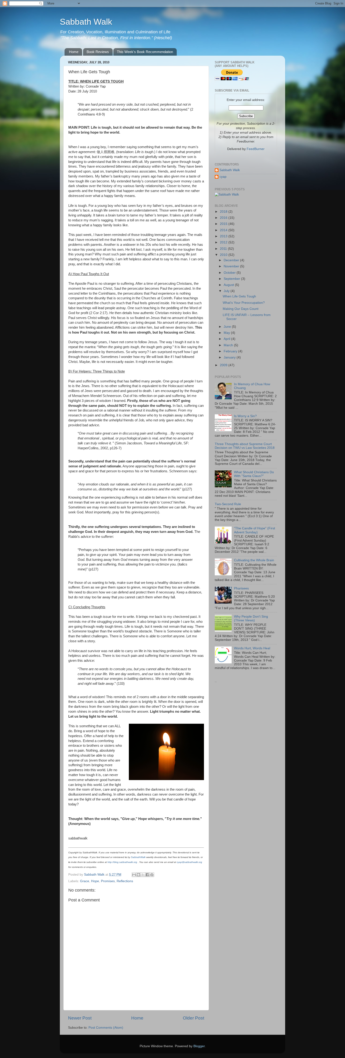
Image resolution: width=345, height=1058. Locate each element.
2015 (224, 224)
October (230, 272)
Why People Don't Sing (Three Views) (251, 618)
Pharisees (241, 588)
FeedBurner (255, 149)
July (227, 291)
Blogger (199, 1046)
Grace (84, 881)
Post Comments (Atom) (105, 1027)
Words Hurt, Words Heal (252, 648)
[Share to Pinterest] (152, 874)
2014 (224, 230)
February (231, 351)
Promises (108, 881)
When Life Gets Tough (239, 296)
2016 (224, 217)
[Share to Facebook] (147, 874)
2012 (224, 242)
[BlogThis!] (138, 874)
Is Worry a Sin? (245, 416)
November (232, 266)
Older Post (193, 1018)
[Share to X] (143, 874)
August (229, 285)
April (227, 339)
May (227, 333)
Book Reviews (98, 52)
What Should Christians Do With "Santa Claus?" (254, 474)
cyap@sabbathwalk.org (189, 862)
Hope (95, 881)
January (230, 357)
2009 (224, 365)
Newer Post (80, 1018)
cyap (222, 176)
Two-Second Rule (228, 504)
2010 (224, 255)
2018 (224, 211)
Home (73, 52)
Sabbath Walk (86, 22)
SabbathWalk (138, 857)
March (229, 345)
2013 (224, 236)
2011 (224, 248)
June (228, 326)
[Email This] (134, 874)
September (232, 279)
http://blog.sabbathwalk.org (122, 862)
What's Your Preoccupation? (244, 302)
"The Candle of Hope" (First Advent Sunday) (254, 530)
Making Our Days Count (240, 309)
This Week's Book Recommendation (145, 52)
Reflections (125, 881)
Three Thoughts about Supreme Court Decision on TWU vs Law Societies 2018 (245, 446)
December (232, 260)
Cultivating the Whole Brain (254, 560)
